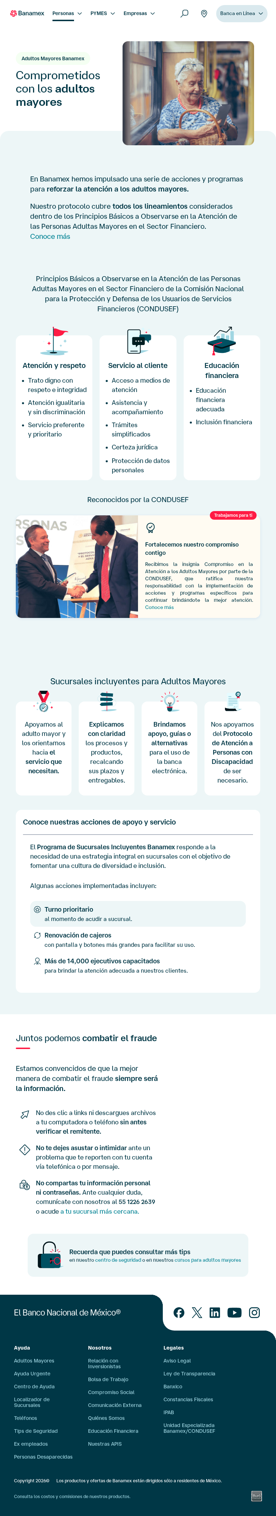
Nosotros (100, 1348)
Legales (174, 1348)
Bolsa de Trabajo (108, 1379)
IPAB (169, 1412)
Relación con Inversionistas (104, 1363)
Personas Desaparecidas (43, 1457)
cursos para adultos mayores (208, 1260)
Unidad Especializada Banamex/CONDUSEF (189, 1428)
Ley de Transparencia (189, 1373)
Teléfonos (25, 1418)
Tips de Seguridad (36, 1431)
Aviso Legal (177, 1361)
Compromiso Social (111, 1392)
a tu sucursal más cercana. (99, 1211)
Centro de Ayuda (34, 1386)
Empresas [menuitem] (135, 13)
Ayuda (22, 1348)
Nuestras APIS (105, 1444)
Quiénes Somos (106, 1418)
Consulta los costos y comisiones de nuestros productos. (72, 1496)
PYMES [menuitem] (99, 13)
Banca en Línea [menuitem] (237, 13)
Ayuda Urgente (32, 1373)
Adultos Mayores (34, 1361)
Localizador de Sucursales (32, 1402)
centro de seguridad (118, 1260)
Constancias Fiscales (188, 1399)
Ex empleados (31, 1444)
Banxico (173, 1386)
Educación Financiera (113, 1431)
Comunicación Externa (115, 1405)
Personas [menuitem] (63, 13)
